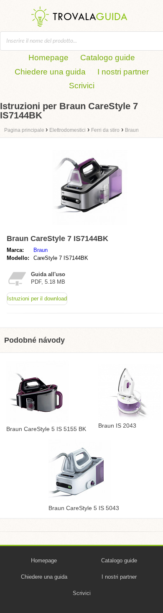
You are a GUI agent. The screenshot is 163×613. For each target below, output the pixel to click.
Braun (40, 250)
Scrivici (81, 85)
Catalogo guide (107, 57)
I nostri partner (123, 71)
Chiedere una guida (50, 71)
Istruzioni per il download (37, 298)
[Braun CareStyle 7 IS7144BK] (90, 227)
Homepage (48, 57)
